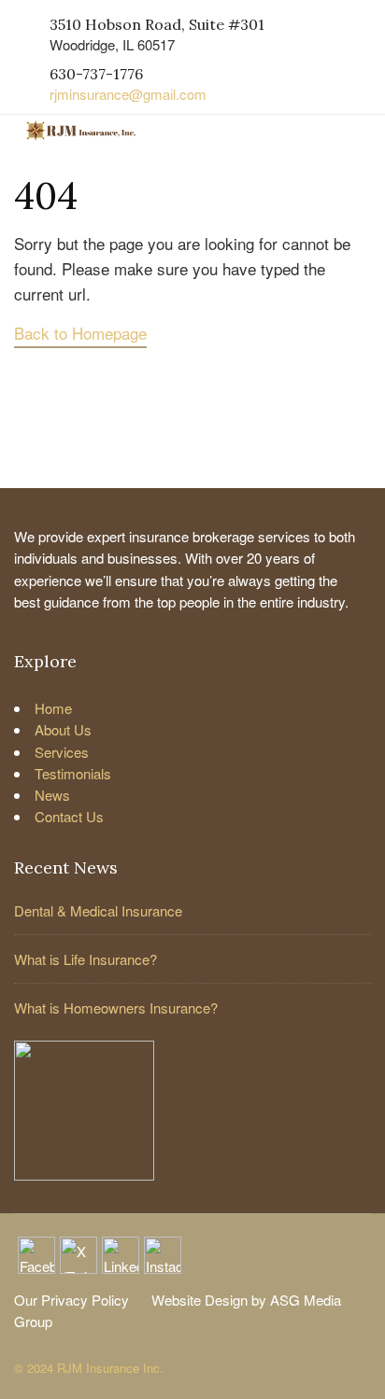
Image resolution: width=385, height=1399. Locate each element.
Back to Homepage (80, 332)
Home (53, 708)
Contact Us (69, 816)
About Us (63, 729)
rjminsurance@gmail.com (128, 94)
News (52, 794)
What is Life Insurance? (85, 959)
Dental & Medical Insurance (98, 910)
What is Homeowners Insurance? (116, 1007)
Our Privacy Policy (71, 1299)
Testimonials (73, 773)
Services (62, 752)
